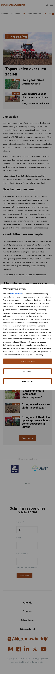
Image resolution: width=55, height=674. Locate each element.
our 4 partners (16, 293)
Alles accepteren (27, 361)
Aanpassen (27, 371)
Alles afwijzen (27, 381)
